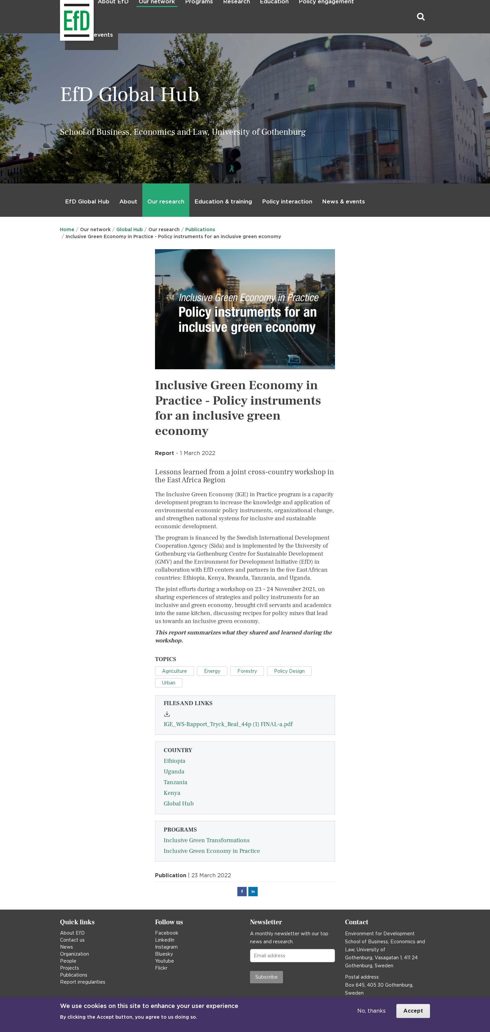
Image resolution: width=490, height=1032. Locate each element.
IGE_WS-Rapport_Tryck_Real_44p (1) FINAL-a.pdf (228, 724)
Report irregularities (82, 982)
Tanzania (175, 782)
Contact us (72, 940)
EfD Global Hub (87, 201)
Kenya (172, 793)
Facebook (166, 933)
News (66, 947)
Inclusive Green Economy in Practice (212, 851)
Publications (200, 229)
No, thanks (371, 1011)
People (68, 961)
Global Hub (129, 229)
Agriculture (174, 671)
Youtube (164, 961)
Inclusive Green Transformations (207, 840)
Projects (69, 968)
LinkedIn (164, 940)
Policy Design (289, 671)
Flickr (161, 968)
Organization (74, 954)
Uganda (174, 772)
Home (67, 229)
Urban (168, 682)
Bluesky (164, 954)
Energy (212, 671)
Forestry (247, 671)
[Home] (61, 17)
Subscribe (266, 977)
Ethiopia (174, 761)
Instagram (166, 947)
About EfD (72, 933)
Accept (413, 1011)
